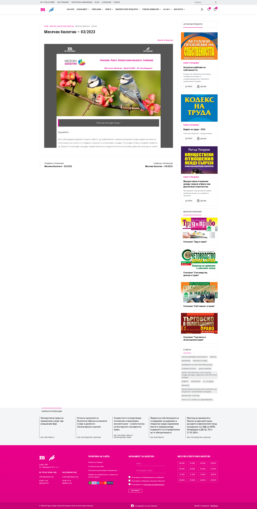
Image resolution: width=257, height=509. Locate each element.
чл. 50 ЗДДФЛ (208, 381)
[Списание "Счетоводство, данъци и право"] (199, 259)
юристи (213, 357)
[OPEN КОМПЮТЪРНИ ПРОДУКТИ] (139, 9)
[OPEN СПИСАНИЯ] (102, 9)
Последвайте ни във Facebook (146, 506)
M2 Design (214, 506)
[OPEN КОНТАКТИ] (184, 9)
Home (46, 26)
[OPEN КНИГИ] (112, 9)
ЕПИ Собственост (47, 437)
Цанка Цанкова (205, 369)
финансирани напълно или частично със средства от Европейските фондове (199, 390)
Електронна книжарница (82, 2)
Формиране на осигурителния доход (197, 365)
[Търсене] (216, 2)
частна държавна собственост (194, 357)
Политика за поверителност (154, 485)
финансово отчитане (190, 396)
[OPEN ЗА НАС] (170, 9)
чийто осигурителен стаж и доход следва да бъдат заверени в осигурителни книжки (199, 375)
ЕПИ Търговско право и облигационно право (123, 436)
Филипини (186, 361)
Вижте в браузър (165, 40)
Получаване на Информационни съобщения (147, 477)
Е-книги (116, 2)
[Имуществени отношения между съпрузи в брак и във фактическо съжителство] (199, 160)
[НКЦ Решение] (52, 458)
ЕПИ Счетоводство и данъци (89, 437)
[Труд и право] (42, 458)
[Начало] (42, 9)
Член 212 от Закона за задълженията (197, 400)
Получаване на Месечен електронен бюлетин (148, 481)
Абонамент (135, 491)
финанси (185, 385)
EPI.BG (97, 2)
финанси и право (200, 361)
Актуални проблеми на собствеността (194, 68)
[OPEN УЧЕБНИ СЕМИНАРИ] (160, 9)
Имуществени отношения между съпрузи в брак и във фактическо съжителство (196, 184)
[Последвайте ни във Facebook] (132, 505)
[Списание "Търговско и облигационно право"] (199, 323)
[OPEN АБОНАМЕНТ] (88, 9)
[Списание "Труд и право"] (199, 228)
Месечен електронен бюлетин (62, 26)
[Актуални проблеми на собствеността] (199, 46)
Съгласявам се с (147, 485)
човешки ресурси (189, 369)
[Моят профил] (201, 9)
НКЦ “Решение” (63, 2)
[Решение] (51, 9)
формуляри (195, 381)
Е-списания (106, 2)
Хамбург (185, 381)
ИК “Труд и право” (47, 2)
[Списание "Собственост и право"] (199, 292)
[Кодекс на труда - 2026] (199, 108)
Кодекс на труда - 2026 (194, 129)
